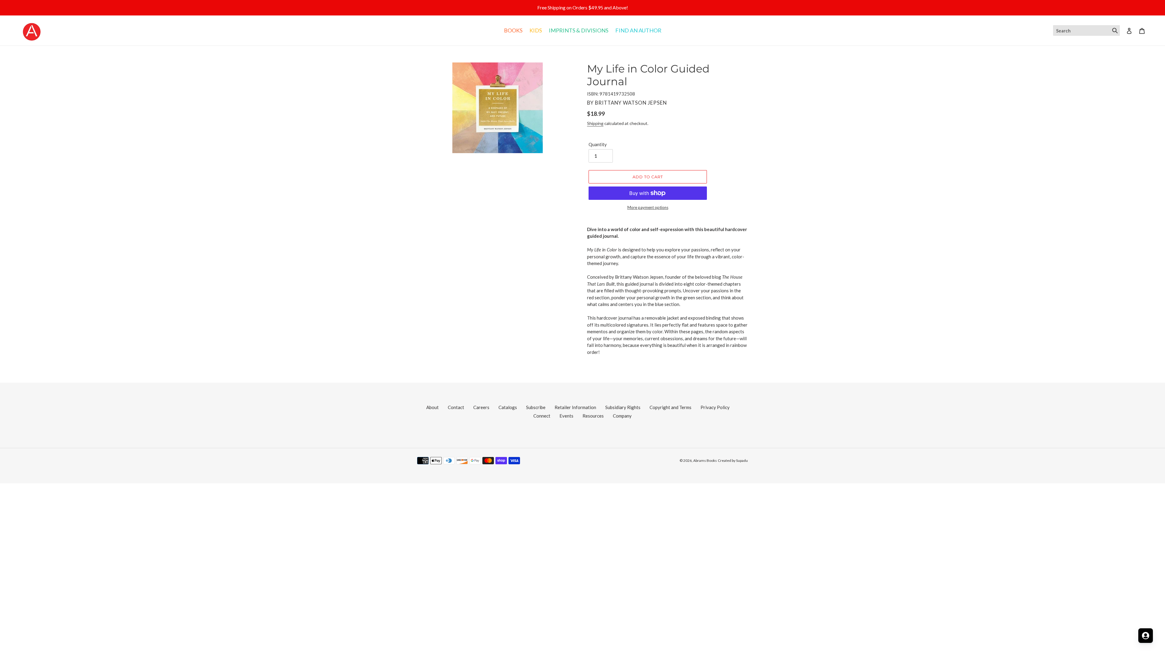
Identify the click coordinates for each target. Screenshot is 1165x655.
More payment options (647, 207)
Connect (541, 415)
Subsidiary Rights (622, 407)
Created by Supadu (733, 460)
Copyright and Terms (670, 407)
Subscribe (535, 407)
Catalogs (507, 407)
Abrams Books (705, 460)
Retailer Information (575, 407)
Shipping (595, 123)
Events (566, 415)
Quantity (598, 144)
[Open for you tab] (1145, 635)
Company (622, 415)
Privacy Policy (715, 407)
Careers (481, 407)
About (432, 407)
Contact (456, 407)
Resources (593, 415)
